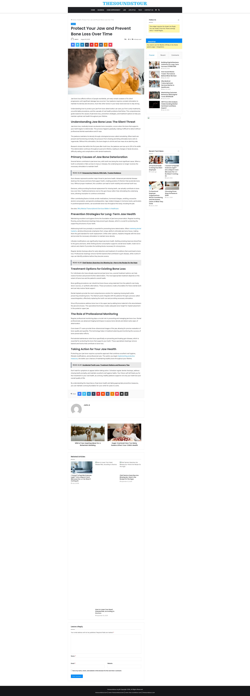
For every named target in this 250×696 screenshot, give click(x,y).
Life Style (132, 10)
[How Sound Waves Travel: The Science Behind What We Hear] (154, 74)
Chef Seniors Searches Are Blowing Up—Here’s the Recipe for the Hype (129, 477)
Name (73, 656)
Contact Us (149, 10)
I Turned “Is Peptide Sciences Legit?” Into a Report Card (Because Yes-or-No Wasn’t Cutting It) (81, 478)
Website (109, 663)
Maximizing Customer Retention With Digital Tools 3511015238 (169, 95)
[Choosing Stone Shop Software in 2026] (172, 185)
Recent (163, 55)
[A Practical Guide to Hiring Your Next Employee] (156, 160)
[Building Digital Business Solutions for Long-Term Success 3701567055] (154, 65)
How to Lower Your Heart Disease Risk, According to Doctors (104, 611)
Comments (175, 55)
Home (93, 10)
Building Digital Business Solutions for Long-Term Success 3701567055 (170, 64)
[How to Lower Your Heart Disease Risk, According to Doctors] (106, 534)
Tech (140, 10)
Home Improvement (113, 10)
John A (76, 39)
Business (101, 10)
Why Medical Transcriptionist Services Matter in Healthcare (98, 208)
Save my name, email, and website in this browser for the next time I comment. (97, 670)
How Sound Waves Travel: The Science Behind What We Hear (169, 74)
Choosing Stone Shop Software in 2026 (171, 193)
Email (73, 663)
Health (79, 20)
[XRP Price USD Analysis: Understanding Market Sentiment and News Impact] (154, 104)
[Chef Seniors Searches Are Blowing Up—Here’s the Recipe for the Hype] (130, 467)
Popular (151, 55)
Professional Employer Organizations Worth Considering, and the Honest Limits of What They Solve (156, 197)
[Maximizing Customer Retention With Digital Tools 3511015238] (154, 95)
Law (124, 10)
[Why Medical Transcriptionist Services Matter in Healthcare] (154, 83)
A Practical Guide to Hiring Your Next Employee (155, 168)
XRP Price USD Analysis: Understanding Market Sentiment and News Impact (169, 105)
